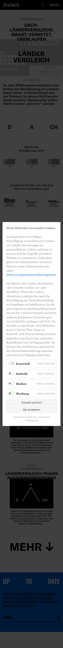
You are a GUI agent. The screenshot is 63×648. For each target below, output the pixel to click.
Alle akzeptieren (31, 409)
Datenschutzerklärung (24, 417)
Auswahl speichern (31, 402)
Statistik (22, 374)
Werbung (22, 394)
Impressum (44, 417)
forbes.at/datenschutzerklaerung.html (31, 275)
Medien (21, 384)
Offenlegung (32, 420)
